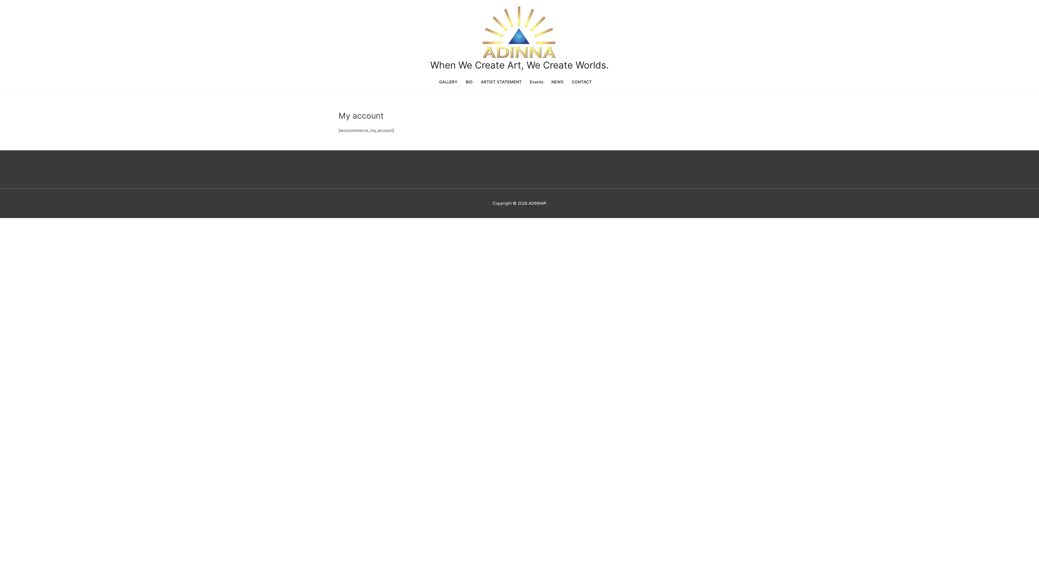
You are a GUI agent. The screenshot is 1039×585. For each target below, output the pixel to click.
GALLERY (448, 81)
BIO (469, 81)
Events (536, 81)
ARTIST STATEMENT (501, 81)
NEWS (557, 81)
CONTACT (582, 81)
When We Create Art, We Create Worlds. (519, 65)
